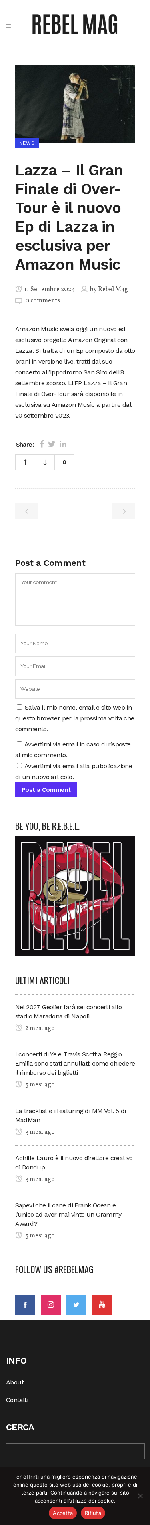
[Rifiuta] (140, 1496)
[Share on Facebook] (42, 444)
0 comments (42, 300)
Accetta (63, 1513)
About (15, 1382)
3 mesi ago (39, 1084)
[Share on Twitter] (52, 444)
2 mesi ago (39, 1028)
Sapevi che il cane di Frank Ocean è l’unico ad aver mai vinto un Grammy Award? (68, 1214)
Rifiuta (93, 1513)
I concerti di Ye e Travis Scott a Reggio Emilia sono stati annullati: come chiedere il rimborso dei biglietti (75, 1063)
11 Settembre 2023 (48, 289)
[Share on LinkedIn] (63, 444)
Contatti (17, 1400)
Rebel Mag (113, 289)
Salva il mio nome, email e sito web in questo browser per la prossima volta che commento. (74, 718)
